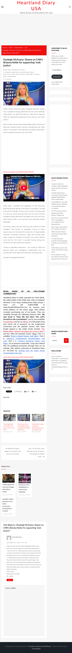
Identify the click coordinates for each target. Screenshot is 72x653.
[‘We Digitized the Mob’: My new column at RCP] (9, 417)
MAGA (8, 74)
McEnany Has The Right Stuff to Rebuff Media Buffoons (24, 427)
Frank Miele (7, 70)
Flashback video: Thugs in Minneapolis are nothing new (38, 427)
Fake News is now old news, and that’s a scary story (59, 250)
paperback (9, 322)
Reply (10, 580)
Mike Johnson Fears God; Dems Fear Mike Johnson (59, 234)
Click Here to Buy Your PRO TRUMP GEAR (18, 357)
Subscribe (57, 77)
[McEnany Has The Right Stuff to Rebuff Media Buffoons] (24, 417)
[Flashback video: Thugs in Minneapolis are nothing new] (38, 417)
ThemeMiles (36, 649)
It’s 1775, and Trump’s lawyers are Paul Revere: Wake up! (58, 213)
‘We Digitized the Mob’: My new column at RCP (9, 427)
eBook (25, 322)
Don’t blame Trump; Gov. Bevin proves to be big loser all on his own (59, 257)
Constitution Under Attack (11, 72)
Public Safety (29, 74)
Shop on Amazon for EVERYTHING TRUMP (18, 172)
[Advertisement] (36, 28)
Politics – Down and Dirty (18, 74)
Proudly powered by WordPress (39, 646)
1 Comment (8, 79)
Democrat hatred (24, 72)
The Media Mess (12, 76)
